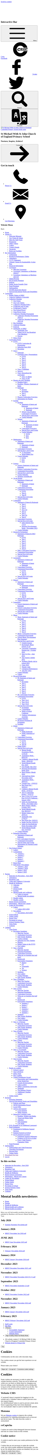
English (15, 401)
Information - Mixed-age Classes (20, 903)
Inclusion (8, 1098)
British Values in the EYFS (26, 944)
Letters (15, 907)
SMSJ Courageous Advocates (27, 1086)
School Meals (13, 914)
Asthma (15, 887)
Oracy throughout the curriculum (24, 374)
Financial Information (16, 266)
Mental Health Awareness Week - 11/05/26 (28, 752)
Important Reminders (24, 951)
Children (8, 927)
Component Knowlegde (25, 635)
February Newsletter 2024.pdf (15, 1251)
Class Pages (13, 929)
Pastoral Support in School (22, 1133)
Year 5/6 (24, 515)
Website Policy (14, 1333)
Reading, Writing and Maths (26, 1116)
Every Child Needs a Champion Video (24, 1141)
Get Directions (10, 221)
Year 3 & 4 (25, 702)
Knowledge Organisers (25, 961)
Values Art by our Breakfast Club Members (26, 333)
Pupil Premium (14, 286)
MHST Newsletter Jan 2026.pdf (15, 1233)
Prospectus (12, 242)
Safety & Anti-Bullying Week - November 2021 (29, 803)
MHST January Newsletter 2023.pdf (17, 1312)
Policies (11, 282)
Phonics (20, 942)
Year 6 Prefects (18, 1072)
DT (23, 964)
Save (19, 1453)
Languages (16, 602)
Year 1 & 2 (25, 700)
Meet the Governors (19, 269)
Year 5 (24, 365)
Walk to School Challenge (27, 712)
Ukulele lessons (27, 643)
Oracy (15, 351)
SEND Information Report (22, 1105)
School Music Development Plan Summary (26, 638)
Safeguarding (13, 288)
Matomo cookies (11, 1415)
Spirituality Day (22, 330)
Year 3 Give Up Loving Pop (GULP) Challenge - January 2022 (30, 798)
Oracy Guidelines (23, 369)
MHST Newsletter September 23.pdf (17, 1286)
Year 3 (24, 362)
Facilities (20, 724)
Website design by (15, 1343)
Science (15, 463)
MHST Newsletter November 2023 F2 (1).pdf (20, 1277)
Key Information (10, 253)
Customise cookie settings (25, 1369)
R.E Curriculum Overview (26, 839)
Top (3, 1346)
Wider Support (22, 1112)
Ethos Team (17, 338)
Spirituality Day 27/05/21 (27, 817)
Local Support (22, 1110)
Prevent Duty (13, 1151)
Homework (21, 959)
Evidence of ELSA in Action (26, 1138)
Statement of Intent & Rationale (27, 502)
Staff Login (8, 1324)
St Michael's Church (20, 308)
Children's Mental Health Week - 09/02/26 (30, 760)
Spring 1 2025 (22, 870)
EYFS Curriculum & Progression (24, 344)
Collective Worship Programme (23, 314)
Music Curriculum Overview (26, 634)
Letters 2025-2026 (23, 909)
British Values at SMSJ (16, 295)
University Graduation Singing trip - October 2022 (29, 650)
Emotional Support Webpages (27, 1136)
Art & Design (17, 478)
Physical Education (19, 676)
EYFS (15, 341)
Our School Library (15, 848)
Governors (12, 267)
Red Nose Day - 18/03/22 (27, 786)
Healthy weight (18, 900)
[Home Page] (19, 129)
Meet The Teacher (23, 981)
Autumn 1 (20, 853)
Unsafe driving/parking (25, 1083)
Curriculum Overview (24, 449)
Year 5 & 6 (25, 704)
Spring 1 (20, 857)
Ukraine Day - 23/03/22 (29, 783)
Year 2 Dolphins (18, 979)
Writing (19, 419)
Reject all (4, 1369)
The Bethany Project (24, 1090)
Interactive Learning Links (22, 1114)
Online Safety (13, 916)
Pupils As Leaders (15, 1068)
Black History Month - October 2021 (29, 806)
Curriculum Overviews (29, 428)
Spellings (20, 972)
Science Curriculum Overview (27, 469)
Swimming (25, 707)
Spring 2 (20, 859)
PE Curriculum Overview (25, 695)
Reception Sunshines (20, 931)
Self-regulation (22, 1122)
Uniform (12, 926)
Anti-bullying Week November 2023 (28, 777)
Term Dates (13, 924)
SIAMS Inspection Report (17, 290)
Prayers (19, 336)
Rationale (20, 353)
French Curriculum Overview (27, 608)
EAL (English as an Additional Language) (23, 1125)
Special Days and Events (30, 415)
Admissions (13, 255)
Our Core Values (18, 303)
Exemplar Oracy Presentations (27, 354)
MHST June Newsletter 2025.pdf (16, 1242)
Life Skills (20, 1123)
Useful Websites (27, 417)
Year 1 (24, 358)
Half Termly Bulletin (24, 977)
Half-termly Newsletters (21, 865)
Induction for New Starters (26, 940)
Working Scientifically (24, 476)
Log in (7, 1157)
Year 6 (24, 367)
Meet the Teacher (23, 933)
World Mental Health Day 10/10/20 (28, 828)
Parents (7, 874)
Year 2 (24, 360)
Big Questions (18, 323)
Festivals (16, 327)
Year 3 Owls (17, 988)
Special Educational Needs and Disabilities (23, 291)
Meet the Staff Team (15, 240)
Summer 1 (20, 861)
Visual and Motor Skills (25, 1118)
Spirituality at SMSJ (19, 328)
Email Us (8, 203)
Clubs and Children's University (19, 881)
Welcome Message (15, 236)
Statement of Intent (32, 408)
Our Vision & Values (16, 238)
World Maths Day (27, 454)
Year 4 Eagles (17, 1031)
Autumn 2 (20, 855)
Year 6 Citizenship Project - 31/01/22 (28, 793)
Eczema (16, 890)
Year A (24, 493)
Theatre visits (26, 667)
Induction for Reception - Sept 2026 (21, 876)
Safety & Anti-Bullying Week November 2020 (29, 825)
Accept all (12, 1369)
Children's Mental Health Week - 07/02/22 (30, 790)
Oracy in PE (26, 378)
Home (7, 232)
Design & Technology (20, 532)
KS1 (27, 436)
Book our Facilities (15, 251)
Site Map (8, 1326)
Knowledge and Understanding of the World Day (27, 1080)
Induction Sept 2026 (24, 347)
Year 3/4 (24, 510)
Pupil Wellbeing (14, 1127)
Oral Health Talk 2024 (29, 767)
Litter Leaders (22, 1085)
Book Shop (17, 863)
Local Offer (17, 1107)
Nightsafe (20, 1088)
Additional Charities (24, 1092)
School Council (18, 1070)
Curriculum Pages (15, 340)
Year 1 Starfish (18, 948)
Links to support (22, 894)
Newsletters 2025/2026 (25, 913)
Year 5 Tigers (17, 1040)
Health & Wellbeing (15, 883)
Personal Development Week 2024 (29, 769)
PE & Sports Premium (16, 280)
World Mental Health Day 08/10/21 (28, 810)
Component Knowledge (25, 471)
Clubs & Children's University (19, 297)
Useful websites (22, 939)
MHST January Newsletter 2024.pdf (17, 1259)
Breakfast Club (14, 879)
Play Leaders (17, 1075)
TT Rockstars (26, 452)
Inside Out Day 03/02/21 (30, 822)
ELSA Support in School (21, 1134)
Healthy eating (18, 898)
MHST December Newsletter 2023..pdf (18, 1268)
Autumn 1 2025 (22, 866)
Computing (17, 500)
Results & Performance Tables (19, 256)
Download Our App (11, 1155)
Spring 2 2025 (22, 872)
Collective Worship (15, 299)
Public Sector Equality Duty (18, 284)
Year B (24, 495)
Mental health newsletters (25, 896)
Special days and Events (25, 611)
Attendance (13, 258)
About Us (8, 234)
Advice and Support (20, 1109)
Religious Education (20, 833)
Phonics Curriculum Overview (27, 397)
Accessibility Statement (16, 1330)
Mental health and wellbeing (22, 892)
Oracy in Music (27, 377)
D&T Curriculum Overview (26, 550)
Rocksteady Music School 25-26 (28, 645)
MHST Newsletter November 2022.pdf (18, 1303)
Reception (20, 349)
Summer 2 (25, 1003)
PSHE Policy (21, 746)
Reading (20, 402)
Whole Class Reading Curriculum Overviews (29, 413)
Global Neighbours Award (22, 1077)
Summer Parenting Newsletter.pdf (16, 1225)
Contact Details (14, 247)
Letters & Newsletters (16, 905)
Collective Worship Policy (21, 304)
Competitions (26, 709)
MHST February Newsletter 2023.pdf (17, 1320)
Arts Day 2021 (26, 670)
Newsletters (17, 911)
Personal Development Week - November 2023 (29, 527)
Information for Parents (25, 399)
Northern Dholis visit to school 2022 (29, 662)
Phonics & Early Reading (21, 380)
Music (15, 615)
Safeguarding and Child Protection (20, 1147)
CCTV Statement (15, 260)
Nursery (24, 389)
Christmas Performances (30, 669)
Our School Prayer (19, 310)
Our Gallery (21, 946)
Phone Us (8, 186)
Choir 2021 (25, 665)
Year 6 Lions (17, 1059)
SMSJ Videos (13, 243)
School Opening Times (16, 922)
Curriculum (8, 293)
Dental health (17, 889)
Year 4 (24, 364)
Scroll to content (6, 2)
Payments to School (15, 920)
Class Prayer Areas (19, 312)
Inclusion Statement (15, 1099)
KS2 (27, 438)
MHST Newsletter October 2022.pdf (17, 1294)
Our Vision (17, 301)
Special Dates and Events (25, 842)
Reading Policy (22, 382)
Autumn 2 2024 (22, 868)
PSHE (15, 726)
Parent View (13, 918)
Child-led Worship (19, 325)
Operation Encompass (16, 1149)
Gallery (11, 245)
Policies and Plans (19, 1103)
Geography (17, 558)
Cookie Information (15, 1332)
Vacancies (12, 249)
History (15, 580)
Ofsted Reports (14, 279)
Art (23, 968)
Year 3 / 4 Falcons (19, 1022)
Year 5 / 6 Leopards (19, 1049)
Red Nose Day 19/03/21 (30, 820)
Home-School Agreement (17, 902)
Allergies (16, 885)
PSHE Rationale (27, 731)
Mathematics (17, 439)
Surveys (20, 371)
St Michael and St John (20, 306)
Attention (20, 1120)
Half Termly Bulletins (24, 937)
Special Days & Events (25, 497)
